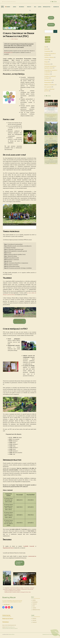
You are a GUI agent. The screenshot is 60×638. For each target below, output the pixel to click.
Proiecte (29, 6)
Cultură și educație (49, 57)
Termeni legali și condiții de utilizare (50, 634)
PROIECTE (35, 604)
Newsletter (51, 24)
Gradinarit (18, 589)
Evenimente (26, 588)
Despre (14, 6)
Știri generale (30, 589)
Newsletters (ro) (48, 80)
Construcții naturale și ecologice (17, 588)
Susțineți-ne (56, 6)
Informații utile (46, 6)
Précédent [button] (4, 216)
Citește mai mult (54, 120)
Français (35, 622)
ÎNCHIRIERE (35, 602)
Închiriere (21, 6)
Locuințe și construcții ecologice (50, 77)
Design (46, 62)
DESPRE (34, 600)
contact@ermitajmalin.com (10, 1)
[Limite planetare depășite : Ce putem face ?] (51, 128)
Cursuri (46, 59)
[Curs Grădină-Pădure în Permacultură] (51, 150)
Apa (45, 47)
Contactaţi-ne (6, 615)
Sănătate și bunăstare (49, 85)
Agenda (39, 6)
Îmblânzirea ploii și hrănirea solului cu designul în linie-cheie (17, 592)
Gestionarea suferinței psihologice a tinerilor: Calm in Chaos (51, 115)
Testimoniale (5, 622)
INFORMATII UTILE (36, 609)
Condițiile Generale (28, 546)
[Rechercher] (55, 31)
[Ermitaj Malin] (2, 7)
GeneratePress (11, 634)
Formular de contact (7, 618)
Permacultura (24, 589)
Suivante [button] (35, 216)
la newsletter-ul (8, 52)
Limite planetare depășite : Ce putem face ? (51, 137)
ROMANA (34, 618)
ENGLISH (34, 620)
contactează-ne (32, 556)
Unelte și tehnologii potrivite (49, 90)
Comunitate (7, 588)
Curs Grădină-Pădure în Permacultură (51, 158)
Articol (46, 49)
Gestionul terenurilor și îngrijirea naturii (50, 67)
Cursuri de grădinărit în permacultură (12, 590)
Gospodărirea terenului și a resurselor (50, 71)
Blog (35, 6)
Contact (51, 18)
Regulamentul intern (8, 548)
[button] (30, 11)
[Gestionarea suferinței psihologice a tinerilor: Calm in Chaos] (51, 107)
